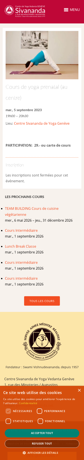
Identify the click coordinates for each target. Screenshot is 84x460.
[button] (42, 453)
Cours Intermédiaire (21, 230)
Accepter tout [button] (42, 433)
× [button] (79, 390)
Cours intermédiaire (21, 262)
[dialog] (42, 423)
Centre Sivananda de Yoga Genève (42, 123)
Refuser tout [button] (42, 443)
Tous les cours (42, 301)
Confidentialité (28, 403)
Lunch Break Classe (20, 246)
